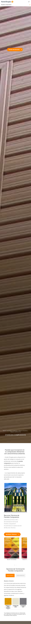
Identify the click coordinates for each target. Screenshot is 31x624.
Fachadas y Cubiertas (12, 430)
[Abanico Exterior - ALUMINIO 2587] (23, 603)
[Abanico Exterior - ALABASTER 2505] (15, 603)
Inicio (4, 430)
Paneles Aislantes (22, 430)
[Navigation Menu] (29, 1)
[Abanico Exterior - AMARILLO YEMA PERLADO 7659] (8, 603)
